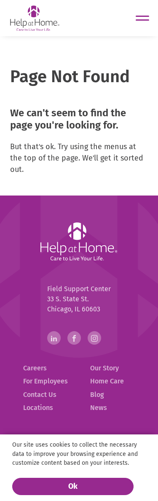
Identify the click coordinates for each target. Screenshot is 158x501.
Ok (73, 486)
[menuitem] (45, 368)
